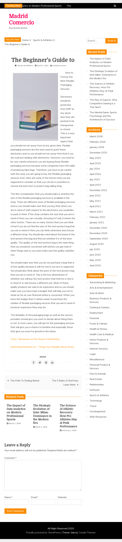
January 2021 (97, 222)
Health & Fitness (98, 328)
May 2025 (95, 157)
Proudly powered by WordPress (43, 532)
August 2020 (97, 243)
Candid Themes (87, 532)
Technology (96, 400)
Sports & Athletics (25, 65)
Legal (92, 353)
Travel (93, 405)
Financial (94, 318)
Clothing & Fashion (100, 307)
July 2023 (95, 179)
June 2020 (95, 254)
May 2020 (95, 260)
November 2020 (98, 233)
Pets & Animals (98, 373)
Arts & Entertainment (101, 287)
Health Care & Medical (101, 334)
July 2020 (95, 249)
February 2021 (97, 217)
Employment (96, 312)
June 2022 (95, 195)
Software (95, 389)
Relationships (97, 384)
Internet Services (99, 348)
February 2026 (97, 141)
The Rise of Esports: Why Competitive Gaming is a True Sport (103, 103)
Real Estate (96, 379)
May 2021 (95, 200)
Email (34, 497)
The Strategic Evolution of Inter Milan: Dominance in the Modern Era (103, 75)
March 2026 (96, 136)
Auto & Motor (97, 293)
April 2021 (95, 206)
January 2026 (97, 147)
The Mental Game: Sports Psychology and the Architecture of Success (103, 116)
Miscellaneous (97, 359)
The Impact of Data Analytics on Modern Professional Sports (16, 412)
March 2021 (96, 211)
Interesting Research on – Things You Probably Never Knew (42, 346)
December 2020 (98, 227)
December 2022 (98, 190)
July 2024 (95, 168)
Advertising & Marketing (102, 282)
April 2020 (95, 265)
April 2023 (95, 184)
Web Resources (98, 416)
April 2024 (95, 174)
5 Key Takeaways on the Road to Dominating (35, 339)
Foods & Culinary (98, 323)
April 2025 (95, 163)
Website (62, 497)
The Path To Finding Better (24, 380)
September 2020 (99, 238)
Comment (10, 457)
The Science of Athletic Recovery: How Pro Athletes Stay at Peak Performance (68, 416)
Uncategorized (97, 411)
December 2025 (98, 152)
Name (8, 497)
